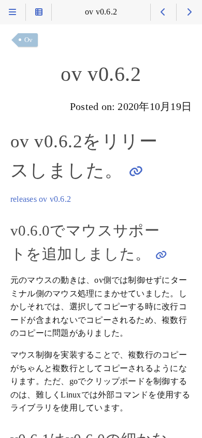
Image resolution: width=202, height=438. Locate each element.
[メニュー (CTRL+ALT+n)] (12, 12)
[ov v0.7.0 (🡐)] (163, 12)
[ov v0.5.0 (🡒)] (189, 12)
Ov (28, 40)
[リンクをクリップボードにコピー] (136, 171)
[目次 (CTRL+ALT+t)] (38, 12)
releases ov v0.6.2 (40, 199)
